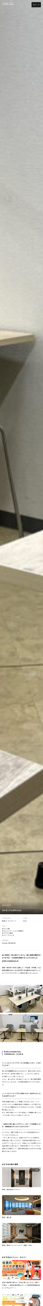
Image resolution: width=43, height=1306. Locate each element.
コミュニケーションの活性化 (13, 931)
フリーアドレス (8, 935)
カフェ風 (6, 929)
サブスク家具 (8, 933)
